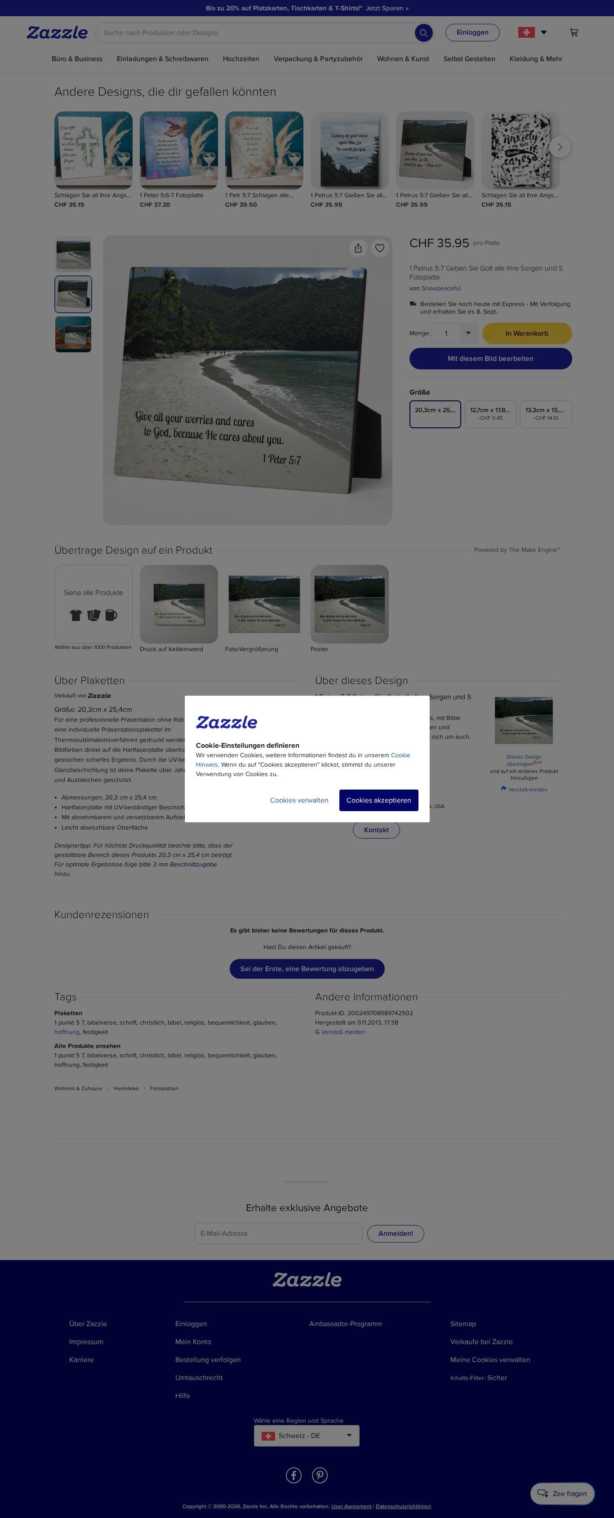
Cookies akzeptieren (379, 800)
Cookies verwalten (299, 800)
